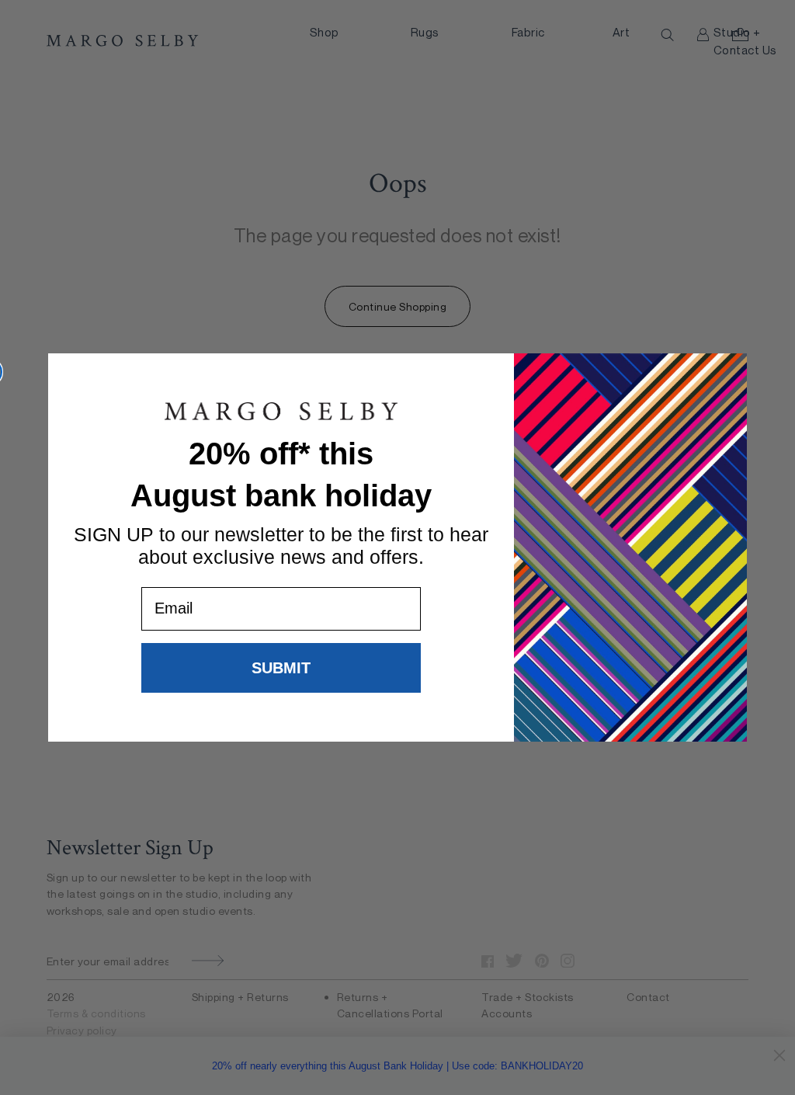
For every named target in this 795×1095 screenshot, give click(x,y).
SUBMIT (281, 667)
